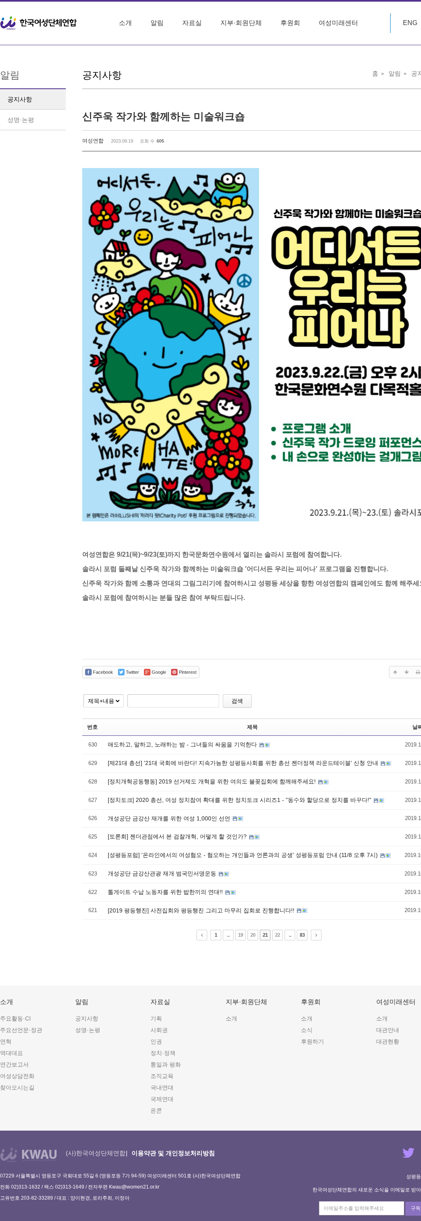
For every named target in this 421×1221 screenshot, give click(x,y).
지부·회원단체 (241, 22)
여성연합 (93, 141)
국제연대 (161, 1099)
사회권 (159, 1030)
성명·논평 (20, 119)
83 (302, 935)
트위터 (408, 1152)
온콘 (156, 1110)
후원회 (290, 22)
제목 (252, 727)
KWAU (28, 1154)
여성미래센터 (338, 22)
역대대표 (11, 1053)
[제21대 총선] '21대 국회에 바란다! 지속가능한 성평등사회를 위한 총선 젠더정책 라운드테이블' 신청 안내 (244, 763)
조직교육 (161, 1076)
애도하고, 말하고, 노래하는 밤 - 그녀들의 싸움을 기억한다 (183, 744)
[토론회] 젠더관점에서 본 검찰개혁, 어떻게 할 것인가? (178, 836)
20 (252, 935)
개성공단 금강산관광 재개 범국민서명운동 (163, 873)
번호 (92, 727)
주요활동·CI (15, 1018)
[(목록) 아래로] (406, 672)
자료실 (192, 22)
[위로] (395, 672)
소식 (306, 1030)
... (228, 935)
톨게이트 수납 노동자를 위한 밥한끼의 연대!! (166, 892)
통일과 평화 (165, 1064)
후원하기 (312, 1041)
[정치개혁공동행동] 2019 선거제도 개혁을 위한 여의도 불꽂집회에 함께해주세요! (212, 781)
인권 (156, 1041)
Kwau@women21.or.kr (134, 1187)
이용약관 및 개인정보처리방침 (173, 1153)
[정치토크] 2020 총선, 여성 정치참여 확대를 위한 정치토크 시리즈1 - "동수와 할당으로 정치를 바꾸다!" (240, 800)
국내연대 (161, 1087)
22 (277, 935)
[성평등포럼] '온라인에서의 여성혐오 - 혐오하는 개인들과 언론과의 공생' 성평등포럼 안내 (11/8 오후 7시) (243, 855)
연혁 (6, 1041)
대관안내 (387, 1030)
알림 (157, 22)
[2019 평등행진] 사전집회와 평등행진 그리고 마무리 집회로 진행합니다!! (202, 910)
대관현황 (387, 1041)
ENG (410, 22)
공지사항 (19, 99)
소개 (125, 22)
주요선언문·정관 (21, 1030)
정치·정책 (163, 1053)
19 (240, 935)
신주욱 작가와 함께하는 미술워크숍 (163, 116)
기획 (156, 1018)
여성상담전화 (17, 1076)
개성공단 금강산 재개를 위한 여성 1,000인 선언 (170, 818)
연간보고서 (14, 1064)
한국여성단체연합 (38, 23)
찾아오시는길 (17, 1087)
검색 (237, 701)
